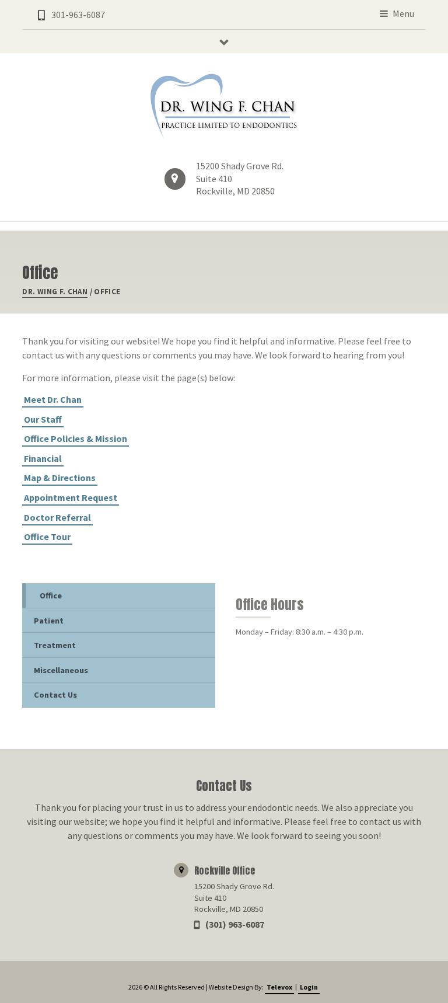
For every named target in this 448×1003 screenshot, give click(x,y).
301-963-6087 (78, 14)
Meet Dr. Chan (53, 399)
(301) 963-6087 (234, 924)
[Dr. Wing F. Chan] (224, 107)
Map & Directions (60, 477)
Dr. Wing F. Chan (55, 292)
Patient (49, 620)
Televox (279, 987)
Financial (43, 458)
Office (51, 595)
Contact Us (55, 694)
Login (309, 987)
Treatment (55, 645)
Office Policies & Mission (75, 438)
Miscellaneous (61, 670)
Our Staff (43, 419)
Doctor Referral (57, 517)
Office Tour (47, 536)
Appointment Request (70, 497)
